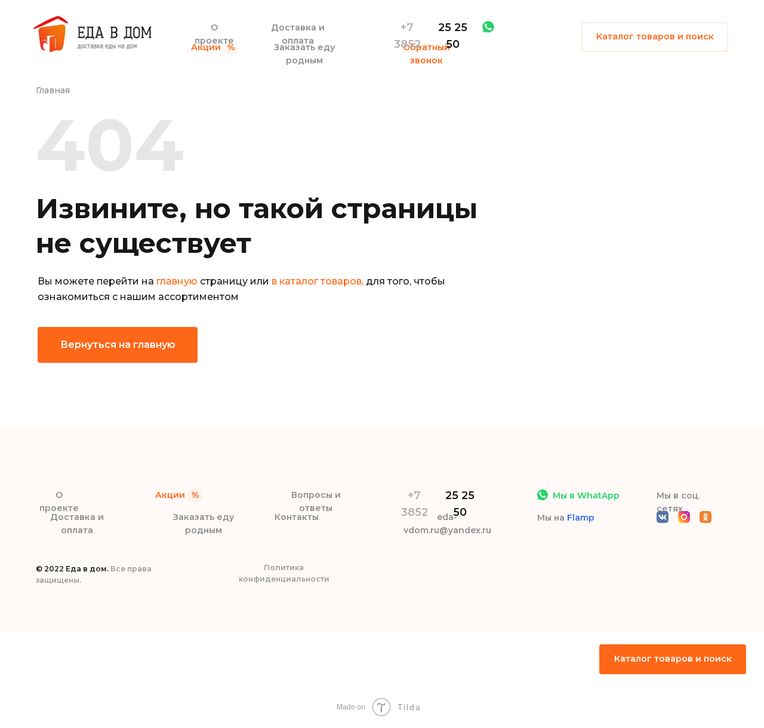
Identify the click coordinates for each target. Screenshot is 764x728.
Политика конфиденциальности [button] (284, 573)
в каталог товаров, (317, 281)
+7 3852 (407, 36)
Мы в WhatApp (586, 495)
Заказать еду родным (304, 54)
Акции (206, 47)
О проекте (214, 34)
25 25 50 (452, 36)
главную (177, 281)
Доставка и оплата (298, 34)
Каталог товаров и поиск (655, 36)
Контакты (297, 517)
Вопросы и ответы (316, 501)
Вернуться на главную (117, 344)
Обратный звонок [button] (426, 54)
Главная (53, 90)
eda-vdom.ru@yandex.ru (447, 524)
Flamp (580, 517)
